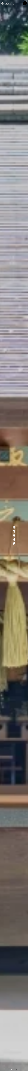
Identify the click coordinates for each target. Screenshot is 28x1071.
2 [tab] (13, 1069)
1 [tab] (11, 1069)
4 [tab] (16, 1069)
